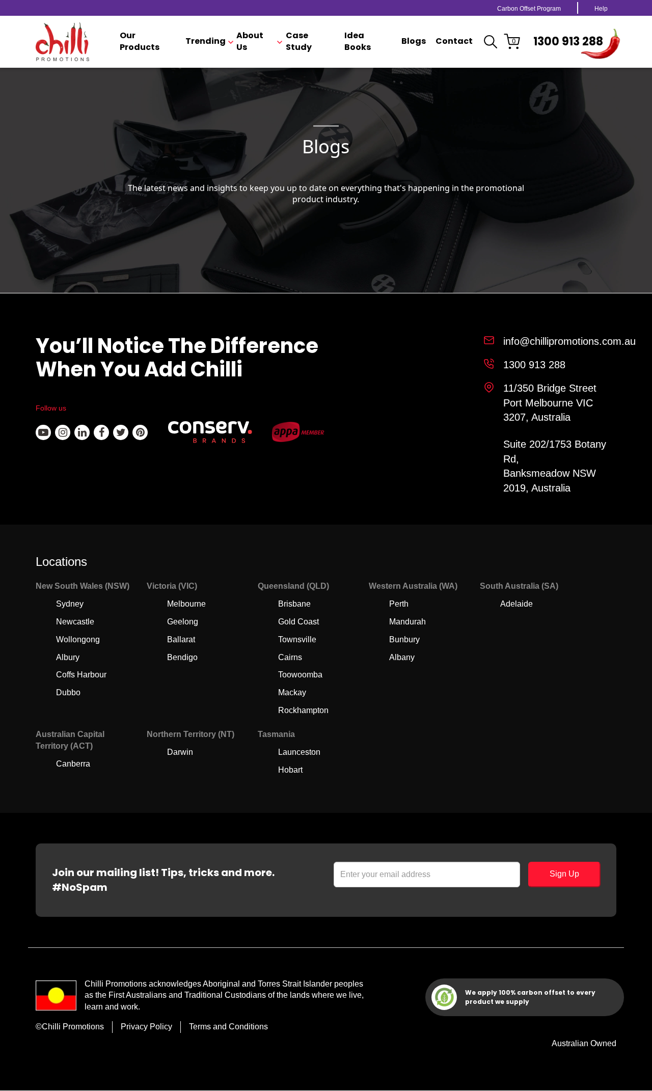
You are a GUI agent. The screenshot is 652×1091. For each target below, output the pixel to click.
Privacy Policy (146, 1026)
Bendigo (182, 657)
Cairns (290, 657)
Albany (402, 657)
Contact (454, 41)
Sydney (70, 603)
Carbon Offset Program (529, 8)
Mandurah (407, 621)
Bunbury (404, 639)
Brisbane (294, 603)
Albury (67, 657)
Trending (205, 41)
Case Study (299, 41)
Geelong (182, 621)
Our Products (139, 41)
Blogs (413, 41)
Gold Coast (298, 621)
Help (601, 8)
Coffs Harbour (81, 674)
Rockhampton (303, 710)
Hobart (290, 770)
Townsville (297, 639)
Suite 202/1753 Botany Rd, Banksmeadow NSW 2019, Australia (554, 466)
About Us (249, 41)
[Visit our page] (43, 432)
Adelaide (516, 603)
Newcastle (75, 621)
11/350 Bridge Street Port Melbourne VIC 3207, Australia (549, 403)
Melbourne (186, 603)
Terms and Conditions (228, 1026)
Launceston (299, 752)
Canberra (73, 763)
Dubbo (68, 692)
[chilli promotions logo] (62, 41)
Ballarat (181, 639)
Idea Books (357, 41)
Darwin (180, 752)
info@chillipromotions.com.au (569, 341)
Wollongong (78, 639)
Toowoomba (300, 674)
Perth (399, 603)
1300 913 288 (568, 41)
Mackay (292, 692)
